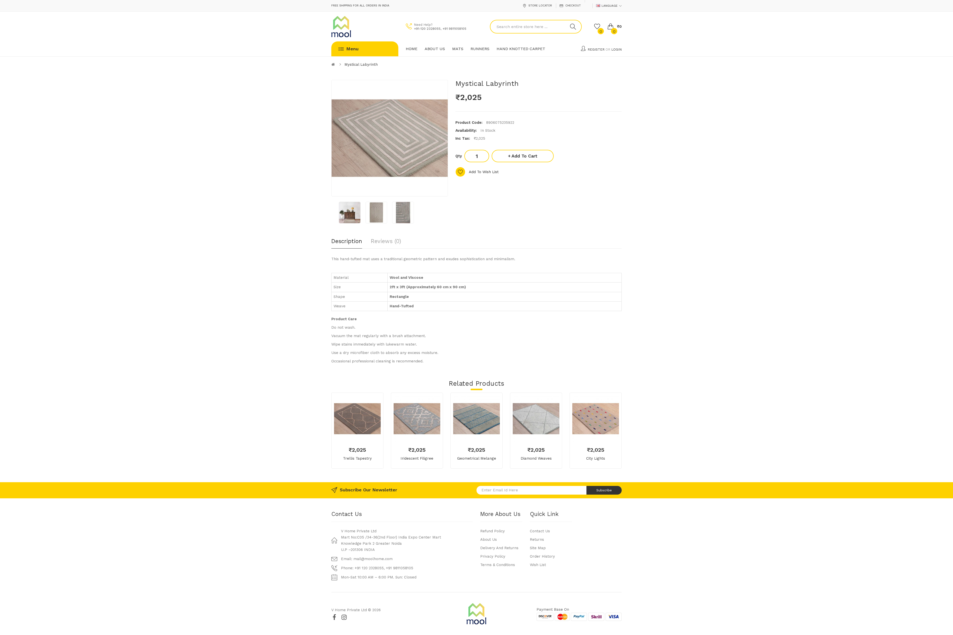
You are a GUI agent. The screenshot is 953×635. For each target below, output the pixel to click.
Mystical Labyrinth (361, 64)
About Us (488, 539)
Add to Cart (524, 156)
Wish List (538, 565)
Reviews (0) (386, 241)
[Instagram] (344, 617)
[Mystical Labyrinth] (350, 212)
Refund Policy (492, 531)
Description (346, 241)
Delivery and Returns (499, 548)
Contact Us (540, 531)
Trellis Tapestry (357, 458)
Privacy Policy (492, 556)
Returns (537, 539)
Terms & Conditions (497, 565)
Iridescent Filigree (417, 458)
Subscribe (604, 490)
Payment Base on (553, 609)
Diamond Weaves (536, 458)
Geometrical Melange (476, 458)
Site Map (538, 548)
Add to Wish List (484, 172)
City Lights (595, 458)
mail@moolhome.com (373, 559)
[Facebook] (334, 617)
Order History (542, 556)
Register (596, 49)
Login (616, 49)
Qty (458, 156)
